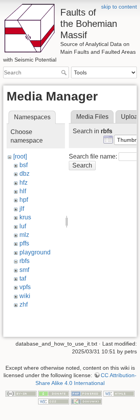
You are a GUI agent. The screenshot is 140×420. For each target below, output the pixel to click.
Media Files (92, 116)
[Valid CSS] (53, 401)
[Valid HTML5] (119, 393)
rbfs (24, 261)
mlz (24, 234)
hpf (23, 199)
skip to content (119, 7)
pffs (24, 243)
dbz (24, 173)
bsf (23, 165)
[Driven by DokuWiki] (86, 401)
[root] (20, 156)
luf (22, 226)
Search (64, 72)
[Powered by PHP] (86, 393)
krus (25, 217)
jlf (21, 208)
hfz (23, 182)
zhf (23, 304)
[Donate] (53, 393)
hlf (22, 191)
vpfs (25, 287)
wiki (24, 296)
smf (24, 269)
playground (35, 252)
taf (22, 278)
